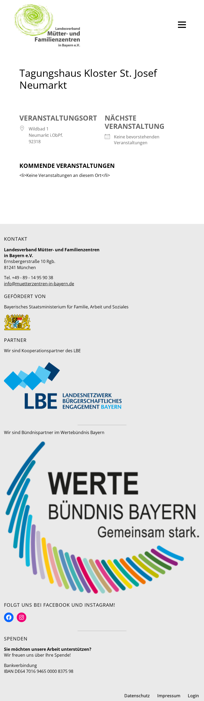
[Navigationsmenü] (182, 25)
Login (193, 696)
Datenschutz (137, 696)
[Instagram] (21, 617)
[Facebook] (9, 617)
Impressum (168, 696)
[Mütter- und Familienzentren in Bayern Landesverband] (47, 25)
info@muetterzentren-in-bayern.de (39, 284)
